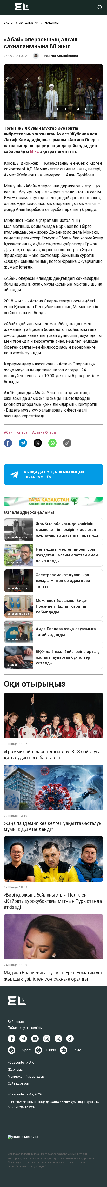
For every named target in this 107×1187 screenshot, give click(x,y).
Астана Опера (44, 432)
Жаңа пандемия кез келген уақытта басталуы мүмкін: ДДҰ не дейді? (53, 826)
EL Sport (24, 1050)
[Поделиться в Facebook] (8, 443)
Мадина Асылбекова (60, 56)
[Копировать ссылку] (67, 443)
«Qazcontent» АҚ (21, 1062)
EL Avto (75, 1050)
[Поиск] (100, 7)
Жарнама (15, 1069)
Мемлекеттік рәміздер (26, 1076)
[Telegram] (23, 1038)
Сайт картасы (19, 1083)
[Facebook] (11, 1038)
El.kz (34, 151)
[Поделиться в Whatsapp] (52, 443)
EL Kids (50, 1050)
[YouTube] (35, 1038)
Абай (8, 432)
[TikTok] (70, 1038)
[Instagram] (46, 1038)
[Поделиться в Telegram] (23, 443)
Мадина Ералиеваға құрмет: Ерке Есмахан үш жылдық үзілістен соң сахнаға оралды (53, 975)
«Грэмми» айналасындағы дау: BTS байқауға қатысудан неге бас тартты (52, 754)
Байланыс (16, 1022)
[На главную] (22, 7)
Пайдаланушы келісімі (25, 1028)
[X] (58, 1038)
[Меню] (7, 7)
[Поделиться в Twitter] (38, 443)
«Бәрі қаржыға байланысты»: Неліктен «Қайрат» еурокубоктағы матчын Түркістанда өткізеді (53, 901)
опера (22, 432)
